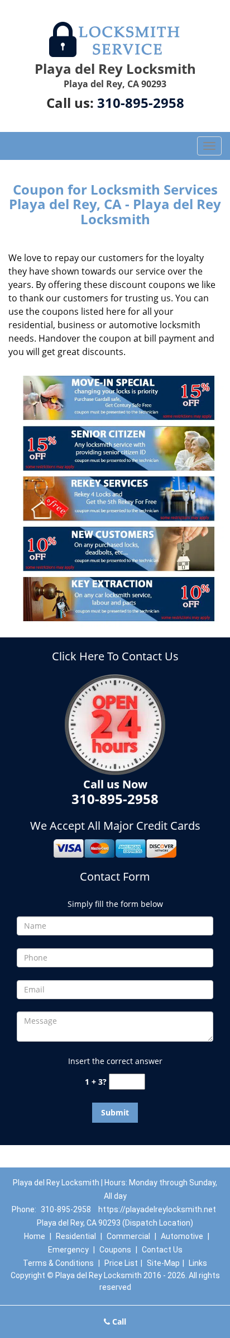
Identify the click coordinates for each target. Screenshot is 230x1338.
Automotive (182, 1236)
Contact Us (162, 1249)
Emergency (68, 1249)
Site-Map (163, 1263)
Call (118, 1321)
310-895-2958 (140, 102)
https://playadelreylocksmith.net (157, 1209)
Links (198, 1263)
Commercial (128, 1236)
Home (34, 1236)
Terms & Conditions (58, 1263)
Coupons (115, 1249)
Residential (76, 1236)
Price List (121, 1263)
